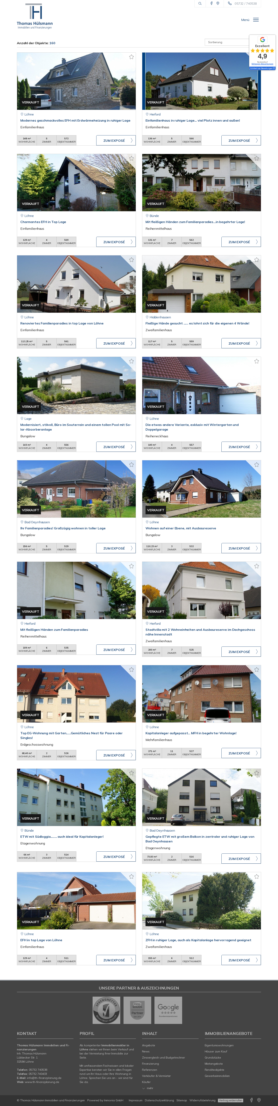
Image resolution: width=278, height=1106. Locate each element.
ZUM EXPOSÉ (114, 141)
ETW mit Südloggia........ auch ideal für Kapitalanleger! (62, 836)
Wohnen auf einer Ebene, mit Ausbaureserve (181, 528)
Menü (245, 20)
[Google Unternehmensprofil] (218, 3)
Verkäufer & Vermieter (156, 1076)
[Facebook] (211, 3)
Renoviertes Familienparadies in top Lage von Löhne (62, 323)
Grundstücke (213, 1057)
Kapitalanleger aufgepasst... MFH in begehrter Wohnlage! (191, 733)
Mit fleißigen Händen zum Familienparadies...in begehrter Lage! (195, 222)
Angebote (148, 1045)
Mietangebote (214, 1063)
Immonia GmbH (114, 1100)
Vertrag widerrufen (230, 1100)
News (146, 1051)
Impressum (135, 1100)
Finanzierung (150, 1063)
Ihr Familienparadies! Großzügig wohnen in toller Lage (62, 528)
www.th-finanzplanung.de (42, 1082)
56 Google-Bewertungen (262, 64)
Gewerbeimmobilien (217, 1076)
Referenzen (149, 1070)
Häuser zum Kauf (216, 1051)
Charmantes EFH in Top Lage (43, 222)
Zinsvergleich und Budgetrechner (163, 1057)
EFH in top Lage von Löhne (41, 940)
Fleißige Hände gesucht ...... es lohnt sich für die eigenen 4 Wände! (197, 323)
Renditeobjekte (214, 1070)
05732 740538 (38, 1070)
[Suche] (200, 3)
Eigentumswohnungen (219, 1045)
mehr (149, 1088)
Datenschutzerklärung (159, 1100)
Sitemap (181, 1100)
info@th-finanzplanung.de (44, 1078)
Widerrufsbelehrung (202, 1100)
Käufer (146, 1082)
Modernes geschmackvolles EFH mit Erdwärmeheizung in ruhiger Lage (75, 120)
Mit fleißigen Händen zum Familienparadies (54, 630)
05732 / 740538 (246, 3)
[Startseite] (35, 16)
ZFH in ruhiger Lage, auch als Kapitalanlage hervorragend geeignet (198, 940)
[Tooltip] (274, 68)
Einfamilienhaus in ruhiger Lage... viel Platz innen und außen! (193, 120)
